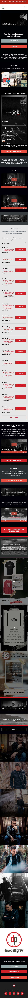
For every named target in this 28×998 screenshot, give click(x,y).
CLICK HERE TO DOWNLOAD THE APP (14, 151)
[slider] (13, 187)
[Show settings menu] (23, 187)
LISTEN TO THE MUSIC (14, 41)
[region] (14, 137)
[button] (6, 128)
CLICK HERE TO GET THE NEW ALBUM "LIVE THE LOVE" (14, 720)
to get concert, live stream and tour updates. (13, 238)
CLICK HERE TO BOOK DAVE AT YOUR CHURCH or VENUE (14, 530)
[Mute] (20, 187)
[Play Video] (2, 187)
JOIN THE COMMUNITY (14, 972)
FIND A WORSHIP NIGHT (14, 977)
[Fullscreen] (25, 187)
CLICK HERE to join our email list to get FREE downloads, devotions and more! (14, 2)
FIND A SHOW (14, 46)
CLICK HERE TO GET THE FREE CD (14, 480)
